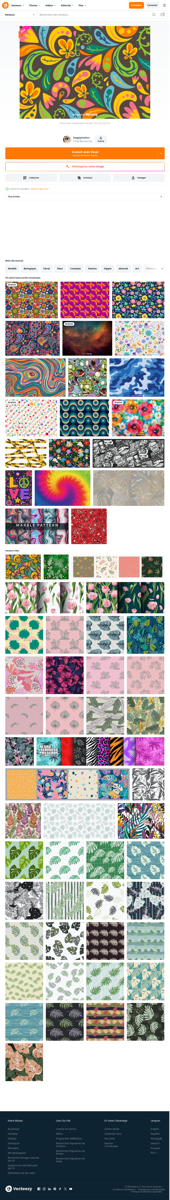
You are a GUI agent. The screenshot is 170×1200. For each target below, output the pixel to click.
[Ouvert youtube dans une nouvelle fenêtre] (70, 1188)
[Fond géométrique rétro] (84, 300)
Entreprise (13, 1143)
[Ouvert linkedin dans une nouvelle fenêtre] (49, 1188)
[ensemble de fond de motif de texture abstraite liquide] (37, 526)
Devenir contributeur (109, 1145)
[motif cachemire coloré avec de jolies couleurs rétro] (32, 338)
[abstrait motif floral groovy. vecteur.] (31, 300)
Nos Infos (107, 1138)
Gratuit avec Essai (84, 153)
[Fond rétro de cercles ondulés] (84, 417)
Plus (81, 5)
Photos (33, 5)
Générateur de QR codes (21, 1172)
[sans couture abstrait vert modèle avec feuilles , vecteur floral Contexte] (56, 567)
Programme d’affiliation (68, 1138)
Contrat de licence (65, 1128)
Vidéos (49, 5)
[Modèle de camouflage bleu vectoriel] (136, 377)
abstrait (123, 268)
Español (153, 1133)
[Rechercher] (151, 15)
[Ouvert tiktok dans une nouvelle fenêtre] (60, 1188)
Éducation (13, 1148)
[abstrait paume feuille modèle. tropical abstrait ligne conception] (148, 784)
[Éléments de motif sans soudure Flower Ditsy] (69, 453)
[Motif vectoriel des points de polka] (31, 417)
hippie (107, 268)
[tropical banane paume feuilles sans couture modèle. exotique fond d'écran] (145, 716)
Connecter (150, 5)
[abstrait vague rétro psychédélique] (35, 377)
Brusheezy (13, 1128)
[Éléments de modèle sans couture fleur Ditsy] (139, 338)
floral (46, 268)
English (153, 1128)
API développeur (16, 1152)
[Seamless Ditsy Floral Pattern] (138, 300)
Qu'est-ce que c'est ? (40, 188)
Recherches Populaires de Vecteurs (69, 1145)
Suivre (100, 141)
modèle (12, 268)
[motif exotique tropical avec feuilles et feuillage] (141, 821)
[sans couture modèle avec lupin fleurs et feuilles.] (23, 821)
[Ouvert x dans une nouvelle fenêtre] (65, 1188)
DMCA (58, 1133)
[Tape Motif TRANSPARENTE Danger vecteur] (25, 453)
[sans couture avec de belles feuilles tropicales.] (145, 635)
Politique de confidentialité (149, 1189)
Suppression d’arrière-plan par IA (22, 1167)
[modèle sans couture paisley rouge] (89, 526)
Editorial (66, 5)
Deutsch (153, 1143)
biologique (30, 268)
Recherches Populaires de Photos (69, 1152)
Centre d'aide (109, 1128)
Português (154, 1138)
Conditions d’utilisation (121, 1189)
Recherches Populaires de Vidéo (69, 1160)
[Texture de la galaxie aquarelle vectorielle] (87, 338)
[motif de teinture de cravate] (62, 488)
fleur (60, 268)
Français (153, 1148)
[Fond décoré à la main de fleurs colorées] (138, 417)
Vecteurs (16, 5)
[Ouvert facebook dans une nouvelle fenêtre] (39, 1188)
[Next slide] (157, 269)
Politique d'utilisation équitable (144, 1191)
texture (92, 268)
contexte (75, 268)
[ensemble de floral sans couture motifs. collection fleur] (117, 567)
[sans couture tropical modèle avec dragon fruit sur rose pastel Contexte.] (24, 675)
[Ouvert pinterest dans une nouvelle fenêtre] (54, 1188)
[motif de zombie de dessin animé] (87, 377)
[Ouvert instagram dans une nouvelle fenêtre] (44, 1188)
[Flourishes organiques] (23, 567)
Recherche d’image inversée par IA (18, 1159)
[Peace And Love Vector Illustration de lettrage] (18, 488)
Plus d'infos (14, 196)
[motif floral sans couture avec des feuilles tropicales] (128, 488)
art (137, 268)
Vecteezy (12, 1133)
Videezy (11, 1138)
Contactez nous (110, 1133)
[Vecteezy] (5, 5)
